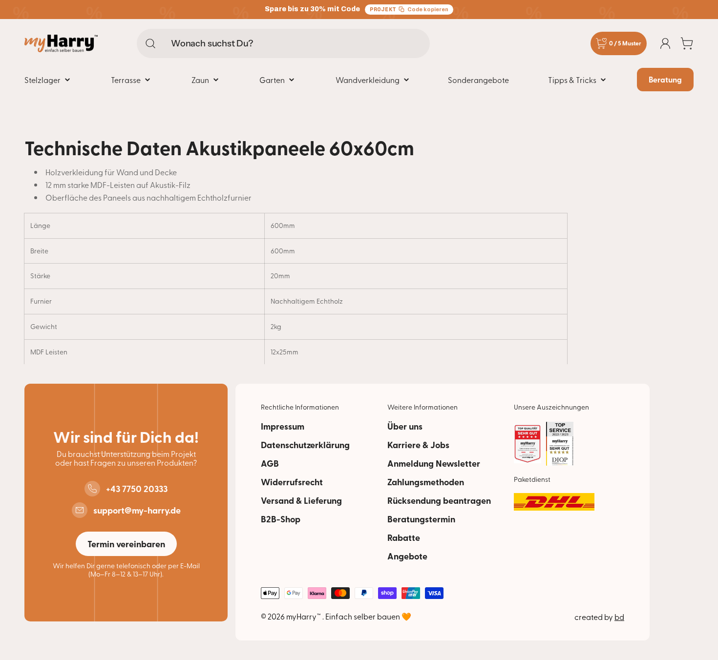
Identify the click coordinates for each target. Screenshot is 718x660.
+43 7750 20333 (137, 488)
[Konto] (665, 43)
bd (619, 616)
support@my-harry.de (137, 510)
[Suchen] (150, 43)
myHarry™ (304, 616)
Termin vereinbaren (126, 543)
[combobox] (283, 43)
